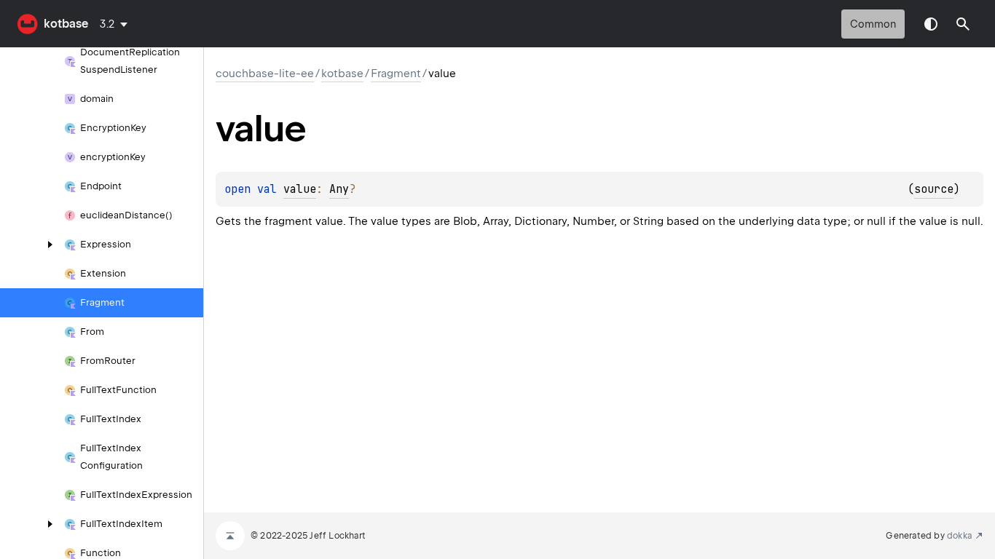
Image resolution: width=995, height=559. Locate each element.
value (299, 189)
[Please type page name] (963, 24)
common (873, 24)
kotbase (66, 24)
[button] (963, 24)
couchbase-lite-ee (265, 73)
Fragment (396, 73)
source (933, 189)
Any (339, 189)
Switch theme (930, 24)
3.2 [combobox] (107, 24)
